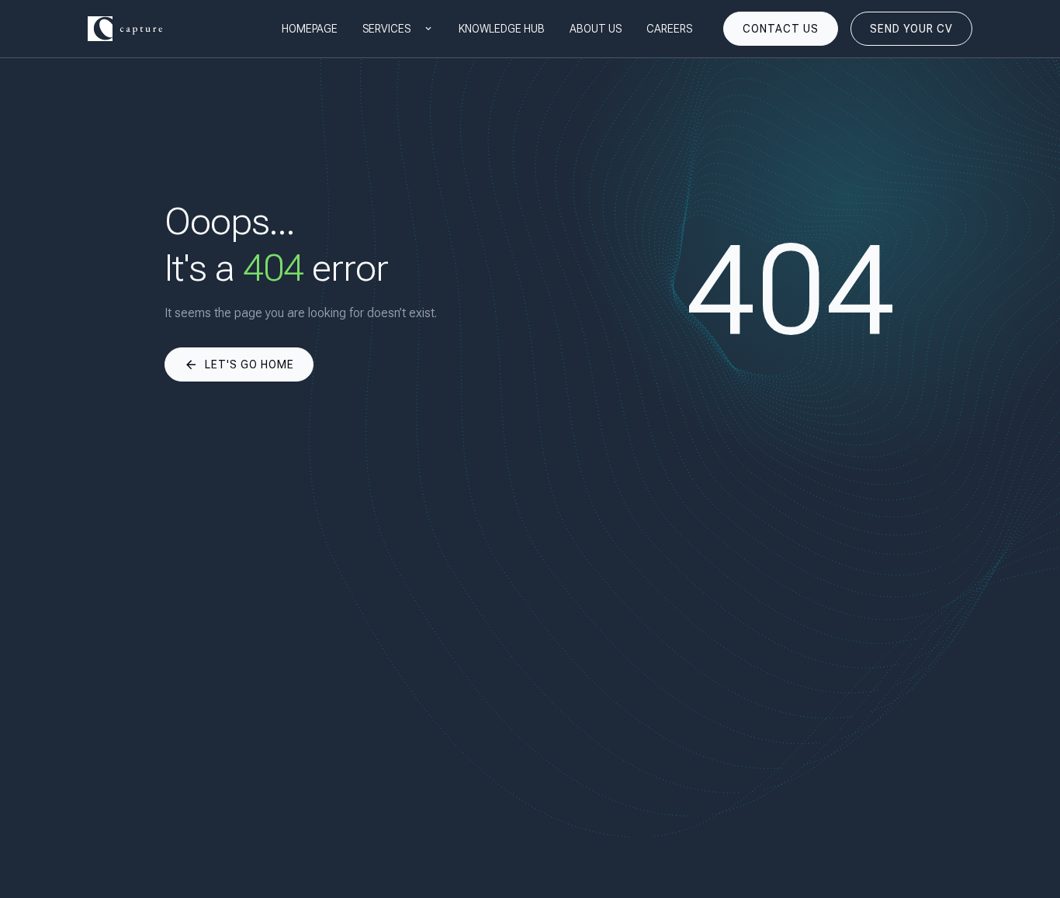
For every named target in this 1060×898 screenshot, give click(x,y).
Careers (669, 28)
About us (596, 28)
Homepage (310, 28)
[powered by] (125, 28)
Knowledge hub (502, 28)
